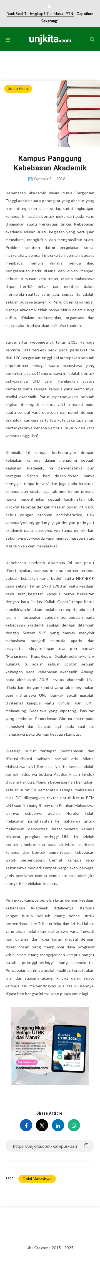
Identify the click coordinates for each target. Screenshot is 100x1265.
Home (5, 62)
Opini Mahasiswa (37, 1178)
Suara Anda (23, 62)
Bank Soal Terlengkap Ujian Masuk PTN (40, 13)
